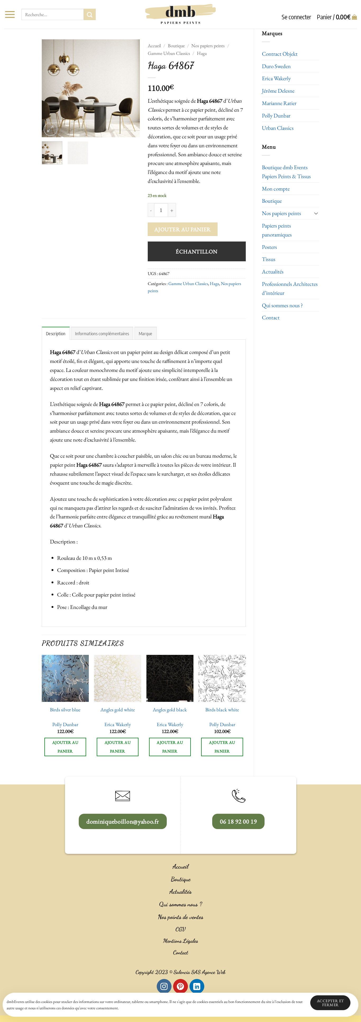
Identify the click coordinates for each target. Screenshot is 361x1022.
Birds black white (222, 710)
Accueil (154, 45)
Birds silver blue (65, 710)
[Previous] (50, 88)
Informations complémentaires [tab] (102, 333)
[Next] (131, 88)
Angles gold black (170, 710)
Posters (269, 246)
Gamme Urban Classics (169, 53)
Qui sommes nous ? (282, 305)
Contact (271, 317)
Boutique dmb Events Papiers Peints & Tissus (286, 172)
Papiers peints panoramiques (277, 230)
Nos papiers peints (281, 213)
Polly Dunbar (276, 115)
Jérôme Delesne (278, 90)
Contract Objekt (280, 53)
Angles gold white (117, 710)
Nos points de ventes (180, 917)
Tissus (268, 259)
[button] (10, 14)
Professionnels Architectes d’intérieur (290, 288)
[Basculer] (316, 213)
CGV (180, 929)
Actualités (273, 271)
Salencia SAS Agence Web (199, 972)
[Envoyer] (89, 14)
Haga (202, 53)
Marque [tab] (145, 333)
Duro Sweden (276, 66)
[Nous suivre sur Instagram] (164, 986)
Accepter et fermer (330, 1002)
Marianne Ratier (279, 103)
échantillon (196, 251)
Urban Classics (278, 127)
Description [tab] (56, 333)
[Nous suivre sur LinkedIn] (196, 986)
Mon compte (276, 188)
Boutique (272, 200)
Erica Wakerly (276, 78)
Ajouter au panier (182, 229)
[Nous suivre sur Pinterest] (180, 986)
